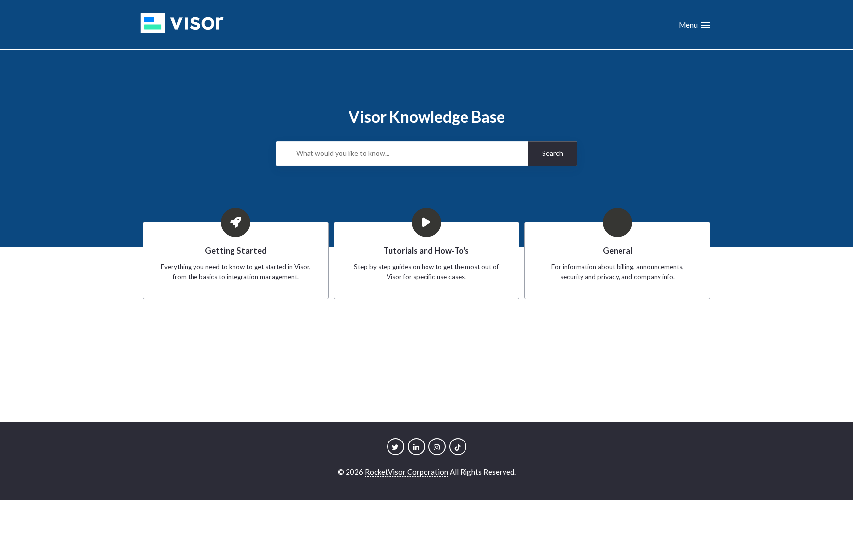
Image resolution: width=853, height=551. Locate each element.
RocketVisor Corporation (406, 471)
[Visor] (182, 24)
